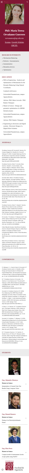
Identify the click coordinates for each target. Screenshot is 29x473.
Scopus (8, 42)
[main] (14, 38)
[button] (1, 2)
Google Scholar (18, 42)
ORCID (14, 45)
